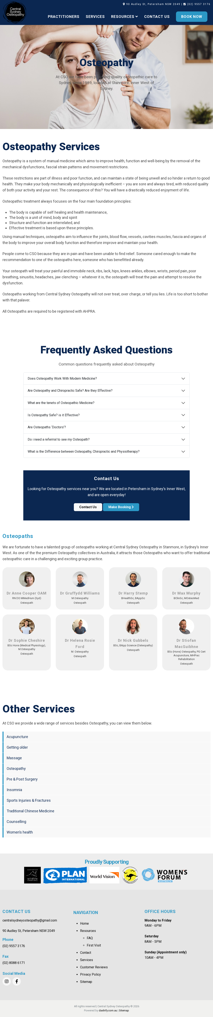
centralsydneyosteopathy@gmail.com (29, 920)
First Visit (94, 945)
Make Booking (120, 507)
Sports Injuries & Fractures (29, 800)
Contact (85, 953)
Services (86, 960)
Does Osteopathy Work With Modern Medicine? (62, 378)
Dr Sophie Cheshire (27, 640)
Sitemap (86, 982)
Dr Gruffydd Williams (80, 593)
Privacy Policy (90, 974)
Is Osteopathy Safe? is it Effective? (54, 415)
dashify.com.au (108, 1010)
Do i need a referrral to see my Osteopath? (59, 439)
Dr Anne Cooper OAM (27, 593)
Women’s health (20, 832)
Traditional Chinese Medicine (30, 811)
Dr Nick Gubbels (133, 640)
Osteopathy (16, 768)
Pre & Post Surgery (22, 779)
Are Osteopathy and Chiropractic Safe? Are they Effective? (70, 391)
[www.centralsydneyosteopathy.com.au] (14, 12)
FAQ (90, 938)
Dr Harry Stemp (133, 593)
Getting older (17, 747)
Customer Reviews (94, 967)
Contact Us (88, 507)
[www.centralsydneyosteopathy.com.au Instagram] (6, 981)
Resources (88, 931)
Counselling (16, 821)
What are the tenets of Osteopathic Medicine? (61, 403)
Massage (14, 758)
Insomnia (14, 790)
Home (84, 923)
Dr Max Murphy (186, 593)
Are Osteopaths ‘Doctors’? (47, 427)
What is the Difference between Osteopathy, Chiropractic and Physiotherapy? (84, 451)
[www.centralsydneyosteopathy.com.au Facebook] (16, 981)
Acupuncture (17, 737)
